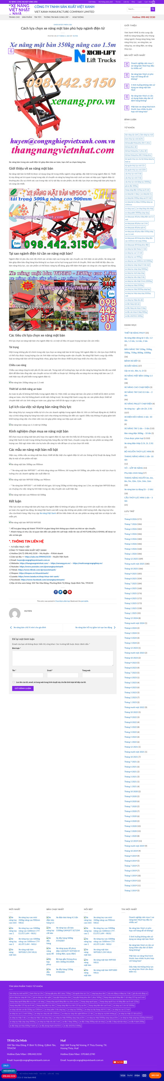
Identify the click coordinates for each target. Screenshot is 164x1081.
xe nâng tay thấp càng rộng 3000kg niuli (138, 295)
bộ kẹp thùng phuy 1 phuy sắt (136, 151)
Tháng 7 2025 (130, 584)
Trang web (86, 670)
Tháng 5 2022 (130, 727)
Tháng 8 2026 (130, 519)
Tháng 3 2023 (130, 693)
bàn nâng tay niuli (147, 135)
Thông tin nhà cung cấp (56, 17)
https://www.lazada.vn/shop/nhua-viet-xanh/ (38, 577)
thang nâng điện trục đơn (46, 1005)
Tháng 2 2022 (130, 737)
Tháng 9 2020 (130, 796)
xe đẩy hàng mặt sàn (132, 304)
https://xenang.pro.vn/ (61, 563)
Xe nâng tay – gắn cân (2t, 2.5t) (138, 409)
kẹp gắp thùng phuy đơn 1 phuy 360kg (87, 997)
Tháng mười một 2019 (134, 846)
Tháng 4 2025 (130, 598)
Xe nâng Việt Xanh (48, 513)
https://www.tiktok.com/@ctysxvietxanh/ (37, 570)
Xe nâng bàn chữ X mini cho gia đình (29, 627)
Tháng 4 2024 (130, 638)
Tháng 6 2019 (130, 871)
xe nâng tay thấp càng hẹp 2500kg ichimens (136, 1018)
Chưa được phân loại (63, 24)
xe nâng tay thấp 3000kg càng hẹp (137, 289)
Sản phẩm (27, 17)
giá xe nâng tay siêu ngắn (42, 997)
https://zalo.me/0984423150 (38, 557)
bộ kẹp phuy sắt (131, 147)
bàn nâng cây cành (131, 135)
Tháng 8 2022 (130, 722)
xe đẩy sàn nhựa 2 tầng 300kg (136, 312)
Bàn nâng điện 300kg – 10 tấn (137, 433)
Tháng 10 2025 (131, 569)
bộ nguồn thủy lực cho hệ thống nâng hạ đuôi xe (139, 160)
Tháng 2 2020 (130, 831)
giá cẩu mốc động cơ (140, 993)
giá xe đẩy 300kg (131, 186)
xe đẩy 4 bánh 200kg (136, 1021)
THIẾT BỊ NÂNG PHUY (134, 333)
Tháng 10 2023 (131, 658)
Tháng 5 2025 (130, 593)
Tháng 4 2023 (130, 687)
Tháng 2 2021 (130, 782)
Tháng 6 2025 (130, 588)
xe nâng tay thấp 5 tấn (18, 1018)
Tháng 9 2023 (130, 663)
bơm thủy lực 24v (36, 993)
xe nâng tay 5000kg (75, 1009)
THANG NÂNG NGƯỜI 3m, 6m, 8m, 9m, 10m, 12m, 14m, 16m (138, 479)
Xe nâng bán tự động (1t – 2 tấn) (138, 489)
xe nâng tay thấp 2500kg (134, 285)
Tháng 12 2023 (131, 648)
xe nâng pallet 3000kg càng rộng (137, 213)
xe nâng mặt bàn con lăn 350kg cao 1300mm (26, 1009)
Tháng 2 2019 (130, 891)
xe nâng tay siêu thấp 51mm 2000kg (138, 281)
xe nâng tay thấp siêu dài (134, 300)
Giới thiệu (92, 2)
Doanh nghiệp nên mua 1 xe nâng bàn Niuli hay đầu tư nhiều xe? (142, 65)
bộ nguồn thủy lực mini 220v (135, 170)
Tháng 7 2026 (130, 524)
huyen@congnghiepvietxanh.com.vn (33, 560)
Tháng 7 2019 (130, 866)
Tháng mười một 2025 (134, 564)
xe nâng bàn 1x (146, 194)
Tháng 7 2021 (130, 762)
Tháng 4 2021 (130, 772)
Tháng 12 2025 (131, 559)
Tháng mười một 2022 (134, 707)
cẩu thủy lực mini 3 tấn (133, 178)
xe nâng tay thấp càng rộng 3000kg (22, 1021)
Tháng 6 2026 (130, 529)
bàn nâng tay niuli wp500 (19, 993)
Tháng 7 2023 (130, 673)
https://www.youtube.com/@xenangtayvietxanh (41, 567)
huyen (75, 36)
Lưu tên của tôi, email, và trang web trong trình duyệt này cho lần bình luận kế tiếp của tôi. (51, 682)
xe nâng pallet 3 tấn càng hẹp (55, 1009)
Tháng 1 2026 (130, 554)
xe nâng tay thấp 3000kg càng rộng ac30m (69, 1018)
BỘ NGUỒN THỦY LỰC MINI (137, 452)
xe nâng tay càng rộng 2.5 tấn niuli (137, 265)
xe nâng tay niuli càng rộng (134, 273)
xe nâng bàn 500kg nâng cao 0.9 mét (138, 198)
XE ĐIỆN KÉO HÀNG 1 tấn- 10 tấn (138, 418)
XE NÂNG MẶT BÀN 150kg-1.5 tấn (138, 377)
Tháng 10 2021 (131, 757)
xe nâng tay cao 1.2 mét (133, 253)
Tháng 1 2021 (130, 787)
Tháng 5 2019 (130, 876)
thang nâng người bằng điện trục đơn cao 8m (63, 1001)
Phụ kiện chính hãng (133, 473)
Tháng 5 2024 (130, 633)
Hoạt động (78, 17)
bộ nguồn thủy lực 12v (81, 993)
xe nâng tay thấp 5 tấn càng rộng (39, 1018)
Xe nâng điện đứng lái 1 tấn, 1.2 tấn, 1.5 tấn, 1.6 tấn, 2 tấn (138, 339)
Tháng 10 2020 (131, 792)
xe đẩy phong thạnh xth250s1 (50, 1026)
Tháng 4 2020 (130, 821)
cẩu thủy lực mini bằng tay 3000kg (137, 182)
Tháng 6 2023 (130, 678)
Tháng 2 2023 (130, 698)
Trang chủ (14, 17)
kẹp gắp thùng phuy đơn (62, 997)
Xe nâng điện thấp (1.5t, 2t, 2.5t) (138, 443)
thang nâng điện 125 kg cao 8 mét (22, 1005)
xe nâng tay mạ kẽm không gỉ (105, 1013)
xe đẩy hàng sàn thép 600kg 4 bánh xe (23, 1026)
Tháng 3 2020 (130, 826)
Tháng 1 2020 (130, 836)
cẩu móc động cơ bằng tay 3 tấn (119, 993)
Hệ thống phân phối (106, 2)
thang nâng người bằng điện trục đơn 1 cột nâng (27, 1001)
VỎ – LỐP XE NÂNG (133, 468)
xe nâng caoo (129, 209)
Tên (14, 670)
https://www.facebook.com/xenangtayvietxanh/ (43, 580)
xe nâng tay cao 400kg (133, 257)
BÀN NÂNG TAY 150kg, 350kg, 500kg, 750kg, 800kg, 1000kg (138, 351)
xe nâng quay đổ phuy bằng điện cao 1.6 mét (139, 218)
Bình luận (16, 648)
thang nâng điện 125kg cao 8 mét (137, 190)
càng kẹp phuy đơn (98, 993)
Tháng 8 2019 (130, 861)
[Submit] (153, 9)
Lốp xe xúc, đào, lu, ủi (134, 371)
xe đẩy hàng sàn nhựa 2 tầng (135, 308)
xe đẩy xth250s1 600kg (134, 316)
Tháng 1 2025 (130, 613)
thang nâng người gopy (89, 1001)
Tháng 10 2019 (131, 851)
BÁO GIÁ (155, 1075)
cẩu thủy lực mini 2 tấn (133, 174)
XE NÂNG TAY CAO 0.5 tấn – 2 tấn (138, 394)
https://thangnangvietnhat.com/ (34, 563)
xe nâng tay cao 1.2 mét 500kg (21, 1013)
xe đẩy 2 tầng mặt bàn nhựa (117, 1021)
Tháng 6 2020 (130, 811)
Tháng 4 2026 (130, 539)
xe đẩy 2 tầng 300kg (69, 1021)
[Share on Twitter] (60, 592)
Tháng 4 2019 (130, 881)
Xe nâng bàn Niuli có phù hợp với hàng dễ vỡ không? (142, 76)
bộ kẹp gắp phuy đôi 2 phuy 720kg (58, 993)
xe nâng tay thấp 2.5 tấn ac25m (130, 1013)
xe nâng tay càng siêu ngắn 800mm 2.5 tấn (77, 1013)
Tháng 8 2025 (130, 579)
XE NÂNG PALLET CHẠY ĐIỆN (138, 404)
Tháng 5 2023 (130, 683)
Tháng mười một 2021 (134, 752)
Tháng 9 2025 (130, 574)
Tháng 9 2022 (130, 717)
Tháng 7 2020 (130, 806)
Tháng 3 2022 (130, 732)
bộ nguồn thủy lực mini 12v (135, 166)
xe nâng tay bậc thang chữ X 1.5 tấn (97, 1009)
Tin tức (118, 2)
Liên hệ (126, 2)
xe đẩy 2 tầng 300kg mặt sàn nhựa (92, 1021)
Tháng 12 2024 (131, 618)
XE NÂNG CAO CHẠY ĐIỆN (137, 387)
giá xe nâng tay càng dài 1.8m (20, 997)
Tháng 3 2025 (130, 603)
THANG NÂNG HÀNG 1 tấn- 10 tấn (138, 458)
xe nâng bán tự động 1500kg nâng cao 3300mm (139, 203)
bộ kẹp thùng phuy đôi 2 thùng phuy (138, 155)
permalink (84, 601)
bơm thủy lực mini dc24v (134, 139)
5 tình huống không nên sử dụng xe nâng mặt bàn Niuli (143, 87)
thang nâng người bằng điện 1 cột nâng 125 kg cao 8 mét (124, 997)
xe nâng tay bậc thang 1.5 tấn (135, 249)
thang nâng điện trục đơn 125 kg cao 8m (71, 1005)
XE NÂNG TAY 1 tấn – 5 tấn (136, 428)
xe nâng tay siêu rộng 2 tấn (135, 277)
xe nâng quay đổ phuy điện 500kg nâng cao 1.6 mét (139, 233)
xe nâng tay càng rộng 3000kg (136, 269)
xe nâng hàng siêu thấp (145, 209)
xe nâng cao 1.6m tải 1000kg (123, 1005)
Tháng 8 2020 (130, 801)
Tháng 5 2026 (130, 534)
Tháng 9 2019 (130, 856)
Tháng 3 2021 (130, 777)
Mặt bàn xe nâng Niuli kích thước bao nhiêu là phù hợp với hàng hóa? (143, 109)
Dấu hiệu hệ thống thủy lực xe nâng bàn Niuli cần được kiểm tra (141, 969)
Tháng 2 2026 (130, 549)
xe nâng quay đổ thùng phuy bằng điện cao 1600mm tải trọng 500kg (139, 239)
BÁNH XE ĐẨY (131, 361)
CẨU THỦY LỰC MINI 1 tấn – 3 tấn (138, 499)
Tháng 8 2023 (130, 668)
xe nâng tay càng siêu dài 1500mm (47, 1013)
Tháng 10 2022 (131, 712)
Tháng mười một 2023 (134, 653)
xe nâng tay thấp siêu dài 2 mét (49, 1021)
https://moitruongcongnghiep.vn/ (88, 563)
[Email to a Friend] (65, 592)
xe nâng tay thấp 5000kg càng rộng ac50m (102, 1018)
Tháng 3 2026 (130, 544)
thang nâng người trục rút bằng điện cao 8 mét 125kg (119, 1001)
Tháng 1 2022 (130, 742)
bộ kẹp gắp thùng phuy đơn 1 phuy (137, 143)
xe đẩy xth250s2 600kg (72, 1026)
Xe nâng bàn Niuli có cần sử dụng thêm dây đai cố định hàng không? (142, 98)
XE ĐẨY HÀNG (131, 366)
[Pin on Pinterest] (70, 592)
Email (50, 670)
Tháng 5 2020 (130, 816)
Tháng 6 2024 (130, 628)
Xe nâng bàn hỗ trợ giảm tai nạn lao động (93, 627)
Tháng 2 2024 (130, 643)
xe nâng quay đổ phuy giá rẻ (135, 227)
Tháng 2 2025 (130, 608)
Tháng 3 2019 (130, 886)
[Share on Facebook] (56, 592)
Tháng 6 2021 (130, 767)
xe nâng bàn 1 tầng (132, 194)
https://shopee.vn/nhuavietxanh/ (34, 573)
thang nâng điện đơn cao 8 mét (100, 1005)
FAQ (133, 2)
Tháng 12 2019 (131, 841)
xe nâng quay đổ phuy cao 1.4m (136, 223)
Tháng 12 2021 (131, 747)
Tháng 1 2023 (130, 702)
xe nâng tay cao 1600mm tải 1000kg (138, 261)
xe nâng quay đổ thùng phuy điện (137, 245)
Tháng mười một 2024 (134, 623)
